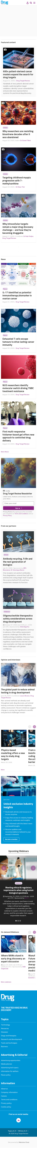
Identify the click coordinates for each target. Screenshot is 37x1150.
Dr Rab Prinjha (28, 236)
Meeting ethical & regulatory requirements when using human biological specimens (18, 890)
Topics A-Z (12, 1131)
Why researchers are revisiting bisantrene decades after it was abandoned (17, 134)
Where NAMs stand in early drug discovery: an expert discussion (13, 958)
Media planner (6, 1064)
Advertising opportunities (10, 1060)
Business (4, 1046)
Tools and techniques (9, 1043)
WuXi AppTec (24, 627)
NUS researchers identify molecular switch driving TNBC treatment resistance (18, 388)
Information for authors (9, 1071)
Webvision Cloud (24, 1142)
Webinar (7, 612)
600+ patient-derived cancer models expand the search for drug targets (18, 74)
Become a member (11, 839)
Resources (5, 1028)
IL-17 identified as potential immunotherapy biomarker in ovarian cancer (17, 295)
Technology (5, 1025)
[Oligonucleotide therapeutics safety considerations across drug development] (20, 920)
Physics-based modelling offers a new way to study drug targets (13, 754)
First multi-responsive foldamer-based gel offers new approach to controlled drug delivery (18, 436)
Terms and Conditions (21, 513)
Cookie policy (6, 1107)
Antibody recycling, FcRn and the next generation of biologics (17, 562)
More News (5, 452)
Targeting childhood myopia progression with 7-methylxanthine (16, 180)
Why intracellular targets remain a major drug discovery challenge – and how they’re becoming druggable (17, 228)
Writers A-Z (22, 1131)
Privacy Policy (7, 515)
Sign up (17, 508)
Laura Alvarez (25, 696)
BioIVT (27, 898)
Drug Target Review (23, 81)
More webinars (6, 982)
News (5, 289)
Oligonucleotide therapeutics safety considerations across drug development (18, 618)
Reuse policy (6, 1075)
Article (5, 128)
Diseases (4, 1032)
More (3, 770)
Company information (9, 1092)
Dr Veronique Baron (17, 570)
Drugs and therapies (8, 1036)
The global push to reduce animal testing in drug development (18, 691)
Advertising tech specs (9, 1068)
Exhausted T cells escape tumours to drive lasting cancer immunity (18, 342)
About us (4, 1089)
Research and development (11, 1039)
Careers (4, 1096)
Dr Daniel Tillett (25, 140)
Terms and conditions (9, 1099)
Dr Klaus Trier (20, 187)
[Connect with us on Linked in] (18, 1120)
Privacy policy (6, 1103)
